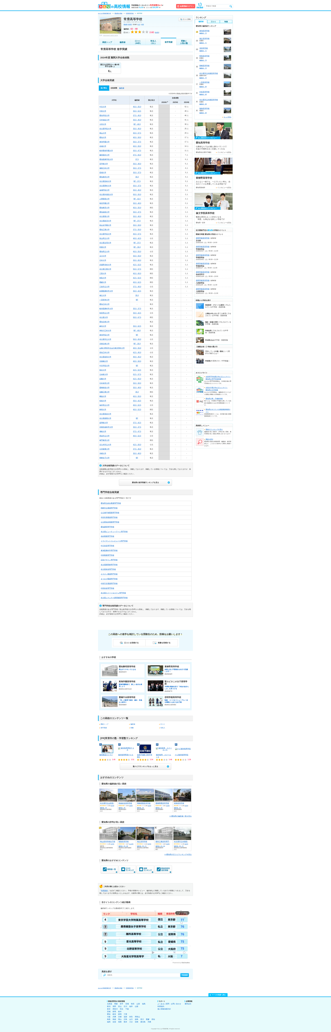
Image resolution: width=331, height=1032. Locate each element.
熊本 (125, 1022)
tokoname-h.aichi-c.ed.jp (110, 35)
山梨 (136, 1006)
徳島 (136, 1019)
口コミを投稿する (131, 643)
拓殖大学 (102, 401)
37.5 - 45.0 (137, 115)
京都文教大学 (104, 344)
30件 (167, 844)
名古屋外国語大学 (106, 194)
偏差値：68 (203, 94)
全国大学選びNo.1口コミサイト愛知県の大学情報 (217, 389)
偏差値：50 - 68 (123, 846)
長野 (114, 1006)
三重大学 (102, 273)
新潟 (108, 1006)
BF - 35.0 (137, 247)
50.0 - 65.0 (137, 339)
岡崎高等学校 (204, 66)
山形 (138, 1004)
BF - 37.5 (137, 181)
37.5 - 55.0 (137, 230)
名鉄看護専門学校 (107, 536)
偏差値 (122, 42)
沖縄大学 (102, 453)
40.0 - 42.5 (137, 238)
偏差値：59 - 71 (141, 846)
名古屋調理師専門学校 (109, 565)
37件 (112, 844)
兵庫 (114, 1017)
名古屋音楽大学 (105, 414)
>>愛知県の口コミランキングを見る (178, 854)
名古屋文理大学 (105, 243)
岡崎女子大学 (104, 458)
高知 (153, 1019)
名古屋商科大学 (105, 186)
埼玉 (121, 1009)
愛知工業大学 (104, 230)
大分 (131, 1022)
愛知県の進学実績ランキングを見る (145, 482)
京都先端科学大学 (106, 427)
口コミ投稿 (187, 19)
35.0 (137, 177)
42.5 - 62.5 (137, 278)
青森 (116, 1004)
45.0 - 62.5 (137, 282)
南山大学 (102, 133)
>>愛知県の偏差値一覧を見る (180, 816)
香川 (142, 1019)
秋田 (132, 1004)
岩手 (121, 1004)
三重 (125, 1014)
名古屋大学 (103, 317)
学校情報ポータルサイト (147, 5)
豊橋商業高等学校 (162, 803)
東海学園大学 (104, 142)
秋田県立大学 (104, 313)
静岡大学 (102, 409)
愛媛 (147, 1019)
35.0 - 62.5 (137, 326)
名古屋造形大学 (105, 357)
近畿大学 (102, 379)
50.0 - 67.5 (137, 317)
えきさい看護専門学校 (109, 574)
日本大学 (102, 260)
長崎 (120, 1022)
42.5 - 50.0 (137, 445)
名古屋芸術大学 (105, 181)
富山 (120, 1006)
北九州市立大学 (105, 445)
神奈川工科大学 (105, 330)
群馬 (114, 1012)
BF (137, 300)
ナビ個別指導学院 (181, 755)
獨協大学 (102, 396)
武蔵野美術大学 (105, 265)
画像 (132, 728)
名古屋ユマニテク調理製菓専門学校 (114, 598)
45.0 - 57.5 (137, 133)
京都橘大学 (103, 361)
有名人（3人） (153, 42)
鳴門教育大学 (104, 440)
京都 (120, 1017)
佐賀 (114, 1022)
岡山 (120, 1019)
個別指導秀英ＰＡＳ (125, 755)
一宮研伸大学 (104, 300)
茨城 (108, 1012)
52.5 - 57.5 (137, 374)
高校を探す (209, 439)
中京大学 (102, 107)
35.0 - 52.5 (137, 111)
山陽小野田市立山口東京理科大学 (112, 348)
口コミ (162, 724)
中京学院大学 (104, 366)
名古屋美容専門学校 (108, 569)
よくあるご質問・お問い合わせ (169, 1004)
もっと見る (227, 117)
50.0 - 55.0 (137, 194)
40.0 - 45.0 (137, 357)
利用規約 (104, 891)
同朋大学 (102, 247)
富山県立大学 (104, 238)
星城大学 (102, 172)
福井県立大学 (104, 405)
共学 (142, 24)
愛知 (108, 1014)
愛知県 (125, 24)
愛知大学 (102, 137)
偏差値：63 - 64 (160, 846)
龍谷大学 (102, 370)
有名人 (162, 728)
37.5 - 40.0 (137, 287)
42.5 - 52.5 (137, 265)
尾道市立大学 (104, 436)
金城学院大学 (104, 190)
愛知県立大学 (104, 251)
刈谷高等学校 (204, 92)
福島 (143, 1004)
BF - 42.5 (137, 199)
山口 (131, 1019)
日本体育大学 (104, 383)
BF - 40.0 (137, 124)
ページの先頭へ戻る (219, 995)
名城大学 (102, 146)
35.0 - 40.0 (137, 164)
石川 (125, 1006)
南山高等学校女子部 (107, 842)
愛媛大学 (102, 282)
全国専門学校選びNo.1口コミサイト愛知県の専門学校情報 (218, 378)
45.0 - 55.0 (137, 107)
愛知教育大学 (104, 208)
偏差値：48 (122, 807)
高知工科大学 (104, 352)
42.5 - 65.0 (137, 379)
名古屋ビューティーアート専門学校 (114, 532)
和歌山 (137, 1017)
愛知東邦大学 (104, 177)
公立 (139, 24)
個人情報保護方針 (164, 1009)
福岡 (108, 1022)
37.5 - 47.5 (137, 431)
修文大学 (102, 295)
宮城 (127, 1004)
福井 (131, 1006)
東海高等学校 (204, 31)
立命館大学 (103, 374)
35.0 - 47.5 (137, 151)
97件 (149, 844)
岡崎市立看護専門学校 (109, 508)
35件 (186, 805)
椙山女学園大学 (105, 225)
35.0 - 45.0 (137, 120)
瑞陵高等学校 (124, 842)
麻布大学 (102, 326)
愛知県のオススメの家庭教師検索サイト (218, 411)
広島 (125, 1019)
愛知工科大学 (104, 304)
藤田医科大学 (104, 155)
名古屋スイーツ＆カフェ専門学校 (113, 593)
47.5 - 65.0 (137, 155)
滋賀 (125, 1017)
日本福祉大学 (104, 120)
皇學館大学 (103, 423)
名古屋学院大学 (105, 129)
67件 (112, 805)
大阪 (108, 1017)
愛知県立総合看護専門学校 (111, 503)
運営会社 (188, 1004)
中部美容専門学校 (107, 588)
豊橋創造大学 (104, 388)
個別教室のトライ (106, 755)
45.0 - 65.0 (137, 273)
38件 (130, 805)
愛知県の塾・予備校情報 (214, 399)
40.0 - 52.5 (137, 436)
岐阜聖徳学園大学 (106, 151)
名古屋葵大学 (104, 216)
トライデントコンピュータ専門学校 (114, 541)
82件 (186, 844)
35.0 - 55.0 (137, 256)
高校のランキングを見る (214, 429)
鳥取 (108, 1019)
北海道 (109, 1004)
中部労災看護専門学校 (109, 583)
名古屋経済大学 (105, 221)
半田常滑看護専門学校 (109, 517)
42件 (149, 805)
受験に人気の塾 (184, 42)
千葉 (127, 1009)
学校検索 (185, 975)
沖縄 (149, 1022)
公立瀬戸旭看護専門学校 (110, 513)
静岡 (120, 1014)
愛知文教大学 (104, 322)
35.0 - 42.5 (137, 291)
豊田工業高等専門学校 (164, 842)
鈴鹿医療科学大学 (106, 291)
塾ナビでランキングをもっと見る (145, 766)
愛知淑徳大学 (104, 212)
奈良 (131, 1017)
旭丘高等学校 (142, 842)
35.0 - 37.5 (137, 142)
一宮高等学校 (204, 82)
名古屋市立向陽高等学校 (183, 842)
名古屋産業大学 (105, 418)
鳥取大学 (102, 278)
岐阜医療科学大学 (106, 309)
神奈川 (115, 1009)
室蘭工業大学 (104, 392)
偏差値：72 (203, 33)
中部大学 (102, 111)
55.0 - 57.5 (137, 269)
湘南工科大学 (104, 168)
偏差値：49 (103, 807)
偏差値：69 (203, 86)
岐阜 (114, 1014)
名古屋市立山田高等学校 (109, 803)
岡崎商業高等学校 (144, 803)
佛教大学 (102, 431)
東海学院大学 (104, 335)
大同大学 (102, 124)
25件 (167, 805)
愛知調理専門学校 (107, 527)
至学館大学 (103, 164)
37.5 (137, 159)
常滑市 (130, 24)
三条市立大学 (104, 287)
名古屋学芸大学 (105, 234)
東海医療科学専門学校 (109, 550)
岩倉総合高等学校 (125, 803)
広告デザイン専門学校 (109, 560)
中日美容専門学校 (107, 546)
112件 (131, 844)
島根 (114, 1019)
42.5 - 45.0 (137, 352)
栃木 (120, 1012)
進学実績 (168, 42)
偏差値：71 (203, 43)
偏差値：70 (203, 60)
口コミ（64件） (138, 42)
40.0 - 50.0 (137, 137)
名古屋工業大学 (105, 269)
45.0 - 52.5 (137, 405)
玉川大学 (102, 256)
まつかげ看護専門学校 (109, 579)
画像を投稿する (164, 643)
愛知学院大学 (104, 115)
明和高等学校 (204, 56)
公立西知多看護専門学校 (110, 522)
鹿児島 (142, 1022)
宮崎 (136, 1022)
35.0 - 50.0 (137, 225)
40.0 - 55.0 (137, 348)
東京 (108, 1009)
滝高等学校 (203, 48)
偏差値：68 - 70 (178, 846)
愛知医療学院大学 (106, 159)
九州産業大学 (104, 449)
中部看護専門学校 (107, 555)
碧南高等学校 (179, 803)
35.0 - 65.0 (137, 260)
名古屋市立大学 (105, 339)
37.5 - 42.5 (137, 423)
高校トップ (107, 42)
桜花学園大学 (104, 203)
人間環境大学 (104, 199)
